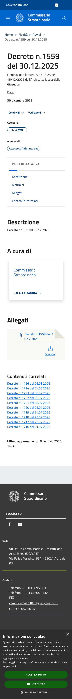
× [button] (67, 634)
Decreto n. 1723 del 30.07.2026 (28, 393)
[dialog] (36, 664)
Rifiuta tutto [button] (35, 684)
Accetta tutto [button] (36, 674)
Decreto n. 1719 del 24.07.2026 (28, 412)
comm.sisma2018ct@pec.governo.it (33, 603)
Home (9, 34)
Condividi (14, 112)
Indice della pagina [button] (25, 164)
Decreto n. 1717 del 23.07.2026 (28, 422)
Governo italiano (17, 4)
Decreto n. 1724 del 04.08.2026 (28, 388)
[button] (35, 692)
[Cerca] (63, 17)
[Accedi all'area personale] (56, 5)
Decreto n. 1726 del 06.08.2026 (28, 383)
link (17, 666)
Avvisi (37, 34)
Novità (23, 34)
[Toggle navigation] (8, 17)
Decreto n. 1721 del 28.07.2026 (28, 402)
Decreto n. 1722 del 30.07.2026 (28, 397)
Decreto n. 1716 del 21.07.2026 (28, 426)
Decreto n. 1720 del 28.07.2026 (28, 407)
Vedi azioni (34, 112)
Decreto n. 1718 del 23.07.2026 (28, 417)
